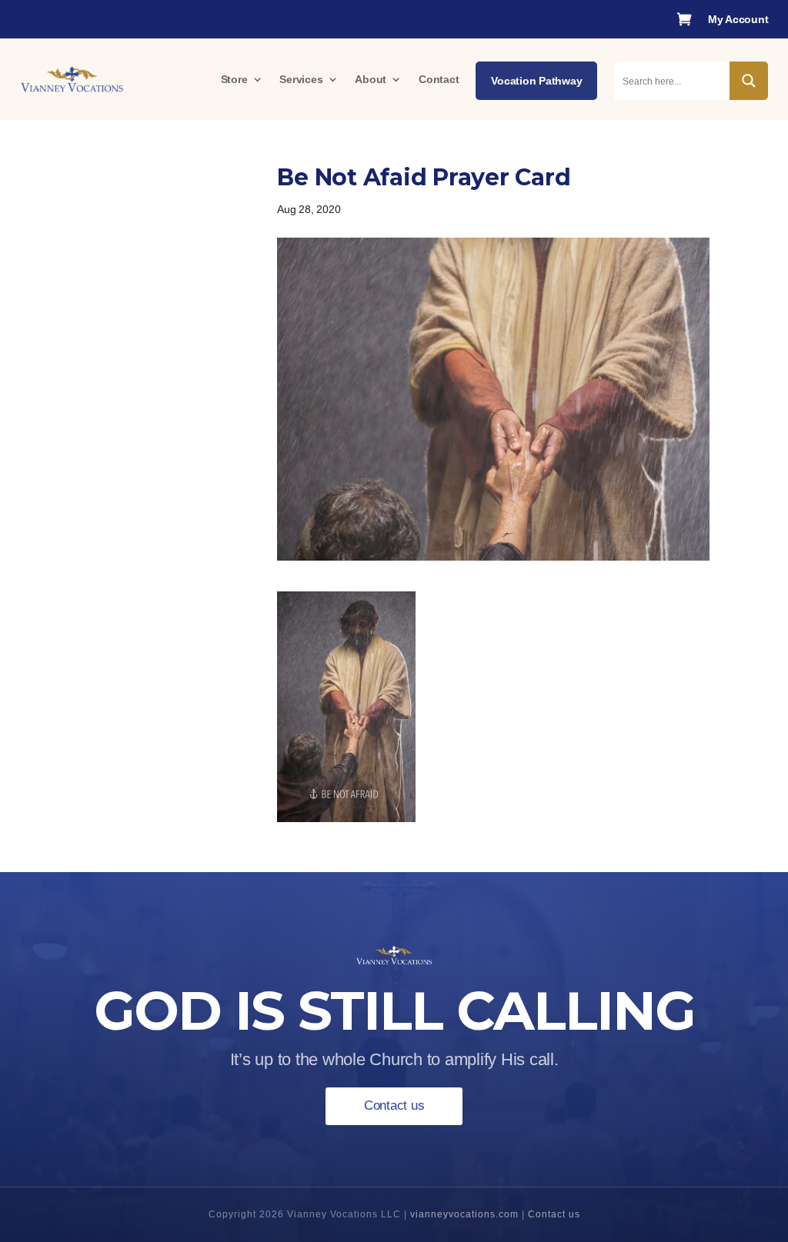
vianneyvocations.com (464, 1214)
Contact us (394, 1105)
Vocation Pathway (536, 81)
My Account (738, 19)
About (370, 79)
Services (300, 79)
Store (234, 79)
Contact (439, 79)
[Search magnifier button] (749, 81)
